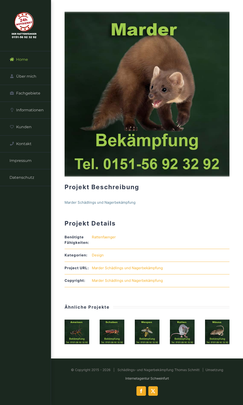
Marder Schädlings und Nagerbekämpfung (127, 268)
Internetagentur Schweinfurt (147, 378)
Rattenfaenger (104, 237)
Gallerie (76, 331)
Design (98, 255)
